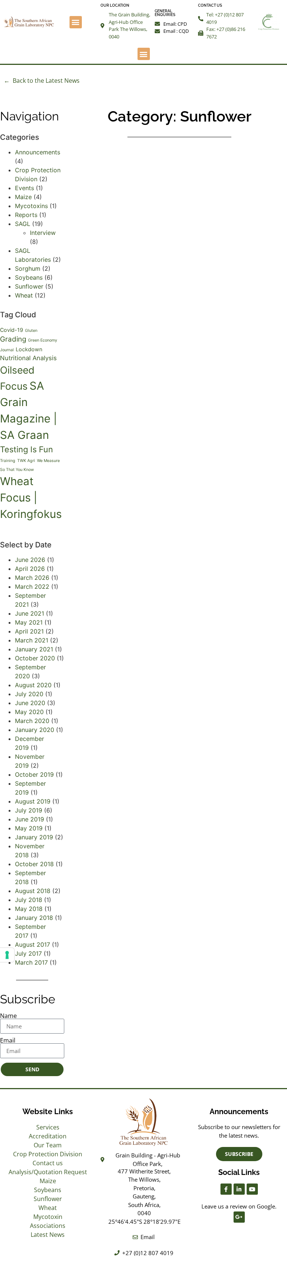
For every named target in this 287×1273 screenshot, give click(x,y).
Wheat (24, 295)
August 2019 (32, 801)
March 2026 (32, 577)
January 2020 (34, 729)
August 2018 (32, 891)
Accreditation (48, 1136)
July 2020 (29, 694)
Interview (43, 232)
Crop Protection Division (47, 1154)
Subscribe (27, 999)
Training (7, 460)
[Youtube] (252, 1189)
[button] (76, 22)
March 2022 (32, 586)
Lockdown (29, 349)
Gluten (31, 330)
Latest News (48, 1234)
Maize (23, 197)
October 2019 (34, 774)
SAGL (22, 223)
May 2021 (29, 622)
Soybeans (29, 277)
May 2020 (29, 712)
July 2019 (28, 810)
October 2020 (35, 658)
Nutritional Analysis (28, 358)
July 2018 (28, 899)
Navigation (29, 116)
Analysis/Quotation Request (48, 1172)
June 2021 (29, 613)
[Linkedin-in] (239, 1189)
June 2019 (29, 819)
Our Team (48, 1145)
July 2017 (28, 953)
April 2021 (29, 631)
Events (24, 188)
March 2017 (31, 962)
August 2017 (32, 944)
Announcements (37, 152)
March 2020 (32, 720)
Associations (47, 1226)
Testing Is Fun (26, 449)
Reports (26, 215)
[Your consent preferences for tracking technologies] (7, 955)
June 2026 (30, 559)
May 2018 (29, 908)
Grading (13, 339)
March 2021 (31, 640)
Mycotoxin (47, 1217)
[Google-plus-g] (239, 1217)
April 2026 (30, 568)
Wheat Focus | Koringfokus (31, 498)
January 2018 (34, 917)
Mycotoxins (31, 206)
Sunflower (29, 286)
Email (7, 1040)
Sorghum (27, 268)
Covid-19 (11, 330)
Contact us (48, 1163)
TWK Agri (26, 460)
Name (8, 1016)
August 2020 (33, 685)
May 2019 (29, 828)
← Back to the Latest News (42, 80)
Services (47, 1127)
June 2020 (30, 703)
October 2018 (34, 864)
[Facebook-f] (226, 1189)
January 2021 (34, 649)
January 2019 (34, 837)
